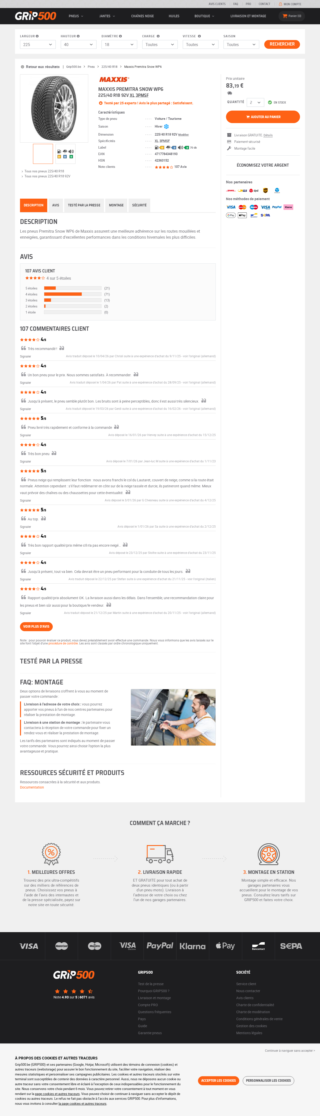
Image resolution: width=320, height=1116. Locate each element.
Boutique (202, 16)
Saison (230, 36)
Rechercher (282, 44)
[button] (199, 356)
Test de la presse (151, 983)
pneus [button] (74, 16)
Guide (142, 1025)
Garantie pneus (150, 1032)
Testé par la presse (84, 205)
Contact (264, 4)
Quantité (235, 102)
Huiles (174, 16)
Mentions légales (249, 1032)
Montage (116, 205)
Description (34, 205)
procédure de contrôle (63, 643)
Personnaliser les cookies (268, 1080)
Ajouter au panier (265, 117)
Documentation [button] (32, 787)
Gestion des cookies (251, 1025)
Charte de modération (253, 1011)
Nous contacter (248, 990)
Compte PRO (148, 1004)
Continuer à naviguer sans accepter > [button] (290, 1050)
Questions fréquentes (154, 1011)
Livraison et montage (248, 16)
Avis (55, 205)
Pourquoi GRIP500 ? (154, 990)
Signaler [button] (25, 356)
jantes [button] (105, 16)
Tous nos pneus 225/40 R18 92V (47, 176)
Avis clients (217, 4)
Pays (142, 1018)
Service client (246, 983)
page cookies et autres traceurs (57, 1093)
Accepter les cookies (218, 1080)
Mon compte (292, 4)
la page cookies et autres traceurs (82, 1103)
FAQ (235, 4)
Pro (248, 4)
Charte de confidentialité (255, 1004)
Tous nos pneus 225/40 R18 (44, 171)
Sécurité (139, 205)
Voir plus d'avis (36, 626)
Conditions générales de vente (259, 1018)
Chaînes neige (142, 16)
